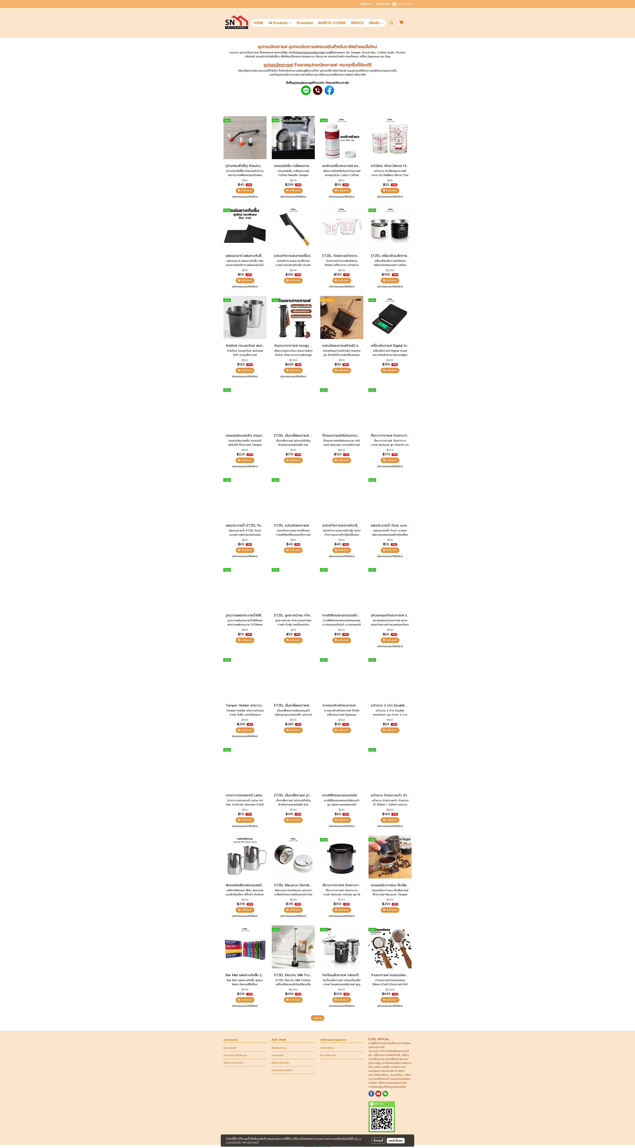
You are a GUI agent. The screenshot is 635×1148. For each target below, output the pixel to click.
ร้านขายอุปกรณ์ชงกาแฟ (310, 53)
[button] (391, 23)
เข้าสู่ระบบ (365, 4)
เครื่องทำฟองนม (398, 1059)
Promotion (305, 22)
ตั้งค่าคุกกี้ (378, 1140)
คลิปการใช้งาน (327, 1048)
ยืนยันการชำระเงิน (280, 1063)
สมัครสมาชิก (383, 4)
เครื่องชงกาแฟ (398, 1043)
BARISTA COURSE (332, 22)
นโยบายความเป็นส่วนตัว (235, 1055)
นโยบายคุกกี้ (253, 1142)
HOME (258, 22)
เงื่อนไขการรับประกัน (233, 1063)
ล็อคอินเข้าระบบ (279, 1048)
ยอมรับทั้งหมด (396, 1140)
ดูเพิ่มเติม (317, 1018)
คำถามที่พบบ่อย (328, 1055)
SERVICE (357, 22)
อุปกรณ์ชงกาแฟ (278, 65)
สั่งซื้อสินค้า (246, 190)
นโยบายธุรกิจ (229, 1048)
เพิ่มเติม (375, 22)
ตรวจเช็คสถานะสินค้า (282, 1070)
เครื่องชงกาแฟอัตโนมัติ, (387, 1055)
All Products (278, 22)
